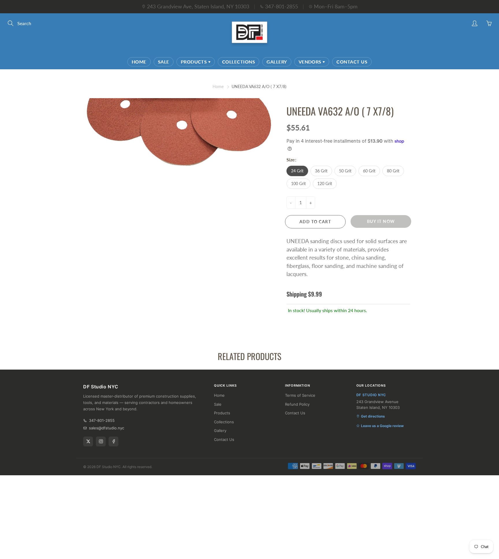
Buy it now (381, 221)
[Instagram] (101, 441)
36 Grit (321, 170)
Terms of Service (300, 395)
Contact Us (351, 61)
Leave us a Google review (382, 426)
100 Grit (298, 183)
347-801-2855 (281, 6)
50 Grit (345, 170)
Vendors (311, 61)
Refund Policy (297, 404)
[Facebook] (113, 441)
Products (194, 61)
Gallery (277, 61)
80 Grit (393, 170)
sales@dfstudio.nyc (106, 428)
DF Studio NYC (108, 467)
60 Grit (369, 170)
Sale (163, 61)
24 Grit (297, 170)
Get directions (373, 416)
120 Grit (324, 183)
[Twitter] (88, 441)
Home (139, 61)
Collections (238, 61)
